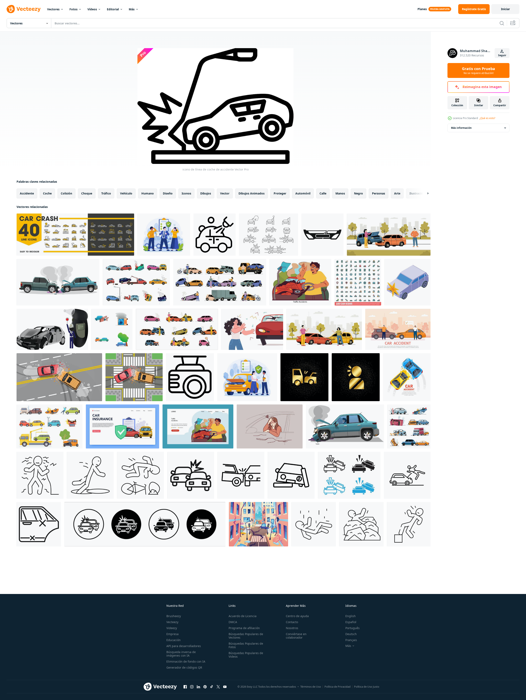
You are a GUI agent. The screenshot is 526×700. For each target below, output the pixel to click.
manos (340, 193)
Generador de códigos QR (184, 667)
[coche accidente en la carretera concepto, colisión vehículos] (324, 329)
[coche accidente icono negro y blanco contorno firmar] (349, 475)
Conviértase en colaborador (296, 635)
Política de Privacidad (337, 686)
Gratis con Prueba (478, 70)
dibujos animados (252, 193)
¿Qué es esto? (487, 118)
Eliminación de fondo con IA (185, 661)
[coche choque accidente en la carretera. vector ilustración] (407, 377)
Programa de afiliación (244, 628)
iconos (186, 193)
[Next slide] (424, 193)
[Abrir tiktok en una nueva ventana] (211, 686)
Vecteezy (172, 622)
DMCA (233, 622)
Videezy (171, 628)
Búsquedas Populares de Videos (246, 654)
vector (224, 193)
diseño (168, 193)
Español (350, 622)
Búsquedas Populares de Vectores (246, 635)
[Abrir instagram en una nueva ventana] (191, 686)
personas (378, 193)
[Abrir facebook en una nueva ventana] (185, 686)
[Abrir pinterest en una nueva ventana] (205, 686)
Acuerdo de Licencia (242, 616)
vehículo (126, 193)
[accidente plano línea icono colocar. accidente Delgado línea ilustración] (144, 524)
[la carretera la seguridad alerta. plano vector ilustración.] (300, 282)
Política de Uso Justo (366, 686)
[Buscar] (501, 23)
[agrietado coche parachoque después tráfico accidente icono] (322, 234)
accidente (27, 193)
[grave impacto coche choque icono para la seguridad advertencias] (190, 475)
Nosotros (292, 628)
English (350, 616)
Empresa (172, 634)
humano (147, 193)
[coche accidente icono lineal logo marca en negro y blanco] (291, 475)
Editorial (113, 9)
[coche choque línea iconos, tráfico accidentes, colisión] (75, 234)
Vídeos (92, 9)
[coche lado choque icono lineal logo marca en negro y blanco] (240, 475)
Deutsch (351, 634)
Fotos (73, 9)
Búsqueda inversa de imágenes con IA (181, 653)
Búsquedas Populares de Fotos (246, 645)
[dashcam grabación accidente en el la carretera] (190, 377)
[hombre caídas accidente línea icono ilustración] (313, 524)
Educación (173, 640)
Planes (422, 9)
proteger (280, 193)
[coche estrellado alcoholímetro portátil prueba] (52, 329)
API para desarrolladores (183, 646)
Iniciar (505, 9)
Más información (461, 128)
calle (323, 193)
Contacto (292, 622)
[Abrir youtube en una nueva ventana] (225, 686)
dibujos (205, 193)
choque (86, 193)
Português (352, 628)
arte (397, 193)
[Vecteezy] (24, 9)
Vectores (53, 9)
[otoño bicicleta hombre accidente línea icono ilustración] (140, 475)
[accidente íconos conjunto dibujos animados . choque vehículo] (111, 329)
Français (351, 640)
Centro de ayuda (297, 616)
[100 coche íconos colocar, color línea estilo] (358, 282)
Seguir (502, 55)
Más (132, 9)
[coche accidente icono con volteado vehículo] (214, 234)
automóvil (302, 193)
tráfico (106, 193)
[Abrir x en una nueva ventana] (218, 686)
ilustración (417, 193)
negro (358, 193)
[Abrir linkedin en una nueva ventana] (198, 686)
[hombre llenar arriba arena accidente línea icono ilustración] (361, 524)
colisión (66, 193)
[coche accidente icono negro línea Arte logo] (407, 475)
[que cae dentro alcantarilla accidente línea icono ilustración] (90, 475)
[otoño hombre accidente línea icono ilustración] (409, 524)
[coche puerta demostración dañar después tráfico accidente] (39, 524)
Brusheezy (173, 616)
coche (47, 193)
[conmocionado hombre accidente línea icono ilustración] (40, 475)
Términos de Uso (310, 686)
